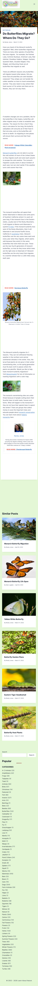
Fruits (4, 928)
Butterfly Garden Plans (14, 657)
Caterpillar (5, 814)
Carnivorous (6, 920)
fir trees (11, 227)
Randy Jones (8, 42)
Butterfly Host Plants (13, 733)
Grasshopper (6, 827)
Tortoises (5, 966)
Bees (4, 806)
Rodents (5, 901)
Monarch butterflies (10, 153)
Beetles (4, 808)
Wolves (4, 909)
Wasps (4, 844)
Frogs (4, 776)
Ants (3, 800)
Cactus (4, 917)
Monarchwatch (11, 374)
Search (4, 752)
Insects (4, 798)
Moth (4, 841)
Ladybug (5, 830)
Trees (4, 942)
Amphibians (6, 773)
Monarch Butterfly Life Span (16, 581)
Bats (3, 876)
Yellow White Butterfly (14, 619)
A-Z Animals (6, 770)
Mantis (4, 836)
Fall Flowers (6, 923)
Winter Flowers (7, 947)
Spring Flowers (7, 936)
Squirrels (5, 904)
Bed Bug (5, 803)
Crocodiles (6, 955)
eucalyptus (15, 234)
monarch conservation (27, 412)
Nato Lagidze (10, 585)
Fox (3, 890)
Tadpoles (5, 779)
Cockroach (6, 817)
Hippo (4, 893)
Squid (4, 868)
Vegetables (6, 944)
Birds (4, 787)
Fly (3, 825)
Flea (3, 822)
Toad (4, 781)
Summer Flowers (8, 939)
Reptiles (5, 950)
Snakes (4, 963)
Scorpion (5, 860)
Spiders (5, 865)
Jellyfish (5, 855)
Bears (4, 879)
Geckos (4, 958)
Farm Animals (7, 887)
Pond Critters (6, 857)
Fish (3, 795)
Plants (4, 914)
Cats (3, 882)
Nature (4, 912)
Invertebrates (7, 846)
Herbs (4, 931)
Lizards (4, 961)
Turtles (4, 969)
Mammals (5, 874)
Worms (4, 871)
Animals (5, 784)
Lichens (5, 933)
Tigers (4, 906)
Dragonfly (5, 819)
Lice (3, 833)
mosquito (5, 838)
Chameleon (6, 952)
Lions (4, 895)
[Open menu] (34, 4)
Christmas (5, 789)
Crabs (4, 852)
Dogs (4, 885)
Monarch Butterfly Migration (16, 544)
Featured (5, 792)
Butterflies (7, 30)
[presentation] (19, 529)
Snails (4, 863)
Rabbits (5, 898)
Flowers (5, 925)
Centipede (5, 849)
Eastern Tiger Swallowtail (15, 695)
